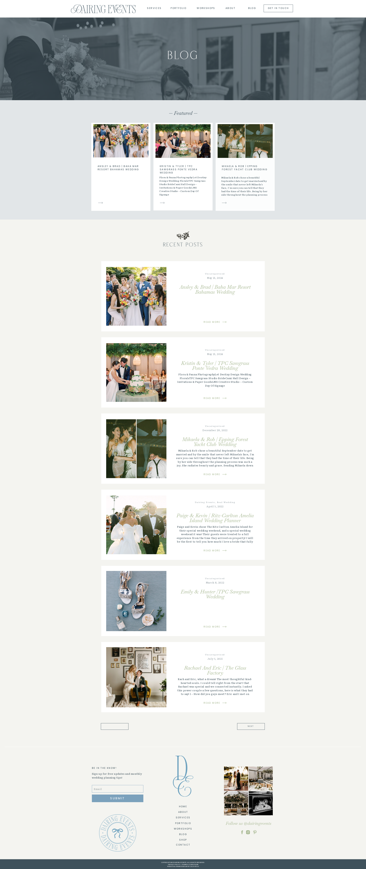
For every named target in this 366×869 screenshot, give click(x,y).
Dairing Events (205, 502)
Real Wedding (226, 502)
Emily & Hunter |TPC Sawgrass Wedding (215, 594)
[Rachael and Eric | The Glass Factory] (136, 677)
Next (251, 726)
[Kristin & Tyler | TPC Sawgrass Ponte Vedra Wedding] (162, 203)
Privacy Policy (174, 864)
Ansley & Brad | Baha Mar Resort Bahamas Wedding (118, 168)
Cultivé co (194, 866)
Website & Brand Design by (178, 866)
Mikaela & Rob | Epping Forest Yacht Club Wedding (244, 168)
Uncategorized (215, 273)
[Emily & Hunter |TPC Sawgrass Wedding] (136, 601)
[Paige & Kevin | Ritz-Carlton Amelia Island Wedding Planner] (136, 525)
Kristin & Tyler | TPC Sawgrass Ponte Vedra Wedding (178, 169)
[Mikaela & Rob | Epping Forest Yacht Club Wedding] (224, 203)
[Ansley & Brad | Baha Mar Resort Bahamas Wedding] (100, 203)
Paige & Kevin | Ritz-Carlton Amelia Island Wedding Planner (215, 518)
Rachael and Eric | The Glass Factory (215, 670)
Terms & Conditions (190, 864)
